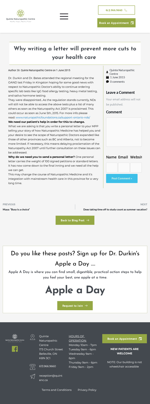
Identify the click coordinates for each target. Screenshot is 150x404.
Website (136, 157)
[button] (64, 16)
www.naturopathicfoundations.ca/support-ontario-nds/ (53, 117)
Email (123, 157)
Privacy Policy (87, 390)
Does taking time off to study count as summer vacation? (115, 209)
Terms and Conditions (57, 390)
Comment (114, 112)
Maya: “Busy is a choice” (16, 209)
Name (111, 157)
